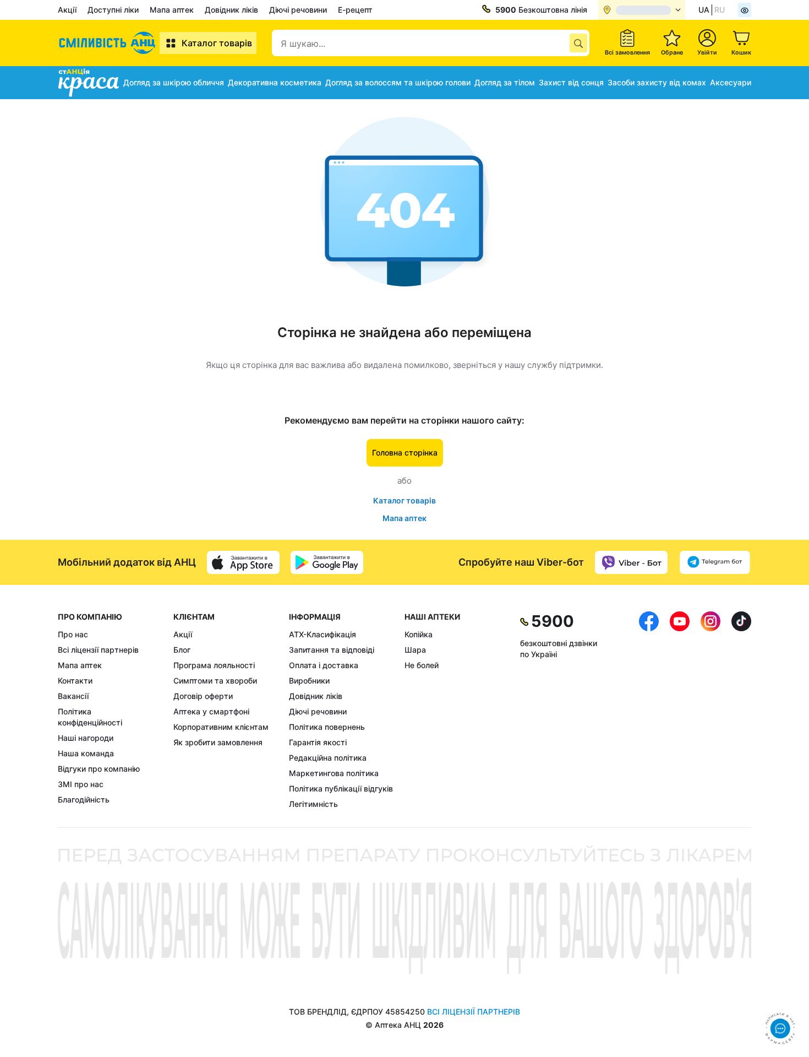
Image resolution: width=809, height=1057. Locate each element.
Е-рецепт (355, 9)
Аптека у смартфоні (211, 711)
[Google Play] (327, 562)
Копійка (418, 634)
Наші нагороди (85, 737)
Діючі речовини (298, 9)
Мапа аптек (172, 9)
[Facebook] (649, 710)
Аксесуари (730, 82)
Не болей (421, 665)
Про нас (73, 634)
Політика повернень (327, 726)
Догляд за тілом (504, 82)
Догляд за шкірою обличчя (173, 82)
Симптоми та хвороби (215, 680)
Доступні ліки (113, 9)
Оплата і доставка (323, 665)
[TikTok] (741, 710)
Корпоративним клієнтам (221, 726)
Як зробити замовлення (218, 742)
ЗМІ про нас (80, 784)
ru (719, 9)
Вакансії (73, 696)
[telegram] (715, 562)
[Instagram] (710, 710)
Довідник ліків (231, 9)
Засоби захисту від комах (657, 82)
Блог (181, 649)
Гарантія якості (318, 742)
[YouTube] (680, 710)
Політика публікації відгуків (341, 788)
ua (703, 9)
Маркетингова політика (334, 773)
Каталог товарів (217, 42)
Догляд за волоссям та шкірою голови (398, 82)
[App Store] (243, 562)
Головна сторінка (405, 452)
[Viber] (631, 562)
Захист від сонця (571, 82)
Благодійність (84, 799)
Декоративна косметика (274, 82)
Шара (415, 649)
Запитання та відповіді (331, 649)
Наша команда (86, 753)
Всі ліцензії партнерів (98, 649)
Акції (67, 9)
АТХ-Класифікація (322, 634)
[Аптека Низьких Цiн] (109, 42)
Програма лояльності (214, 665)
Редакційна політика (328, 757)
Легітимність (313, 804)
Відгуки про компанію (99, 768)
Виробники (309, 680)
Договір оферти (203, 696)
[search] (578, 43)
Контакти (75, 680)
